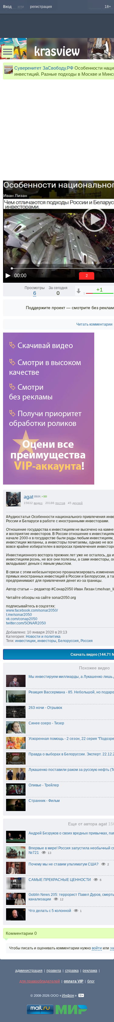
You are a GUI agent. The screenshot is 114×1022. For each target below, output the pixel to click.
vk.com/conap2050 (21, 619)
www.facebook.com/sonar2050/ (32, 610)
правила (54, 970)
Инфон (68, 995)
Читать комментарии (94, 324)
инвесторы (46, 641)
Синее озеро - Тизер (46, 723)
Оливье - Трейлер (44, 785)
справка (72, 970)
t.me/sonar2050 (19, 615)
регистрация (41, 7)
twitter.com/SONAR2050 (26, 623)
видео (38, 503)
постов (60, 503)
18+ (108, 7)
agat (28, 496)
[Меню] (8, 52)
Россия (87, 641)
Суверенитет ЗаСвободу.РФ (43, 68)
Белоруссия (68, 641)
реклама (90, 970)
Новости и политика (43, 636)
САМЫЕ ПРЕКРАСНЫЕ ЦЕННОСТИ (60, 880)
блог (91, 981)
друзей (77, 503)
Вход (7, 7)
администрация (29, 970)
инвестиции (25, 641)
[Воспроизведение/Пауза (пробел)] (8, 275)
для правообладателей (39, 981)
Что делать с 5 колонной (50, 911)
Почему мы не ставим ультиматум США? (63, 864)
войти (97, 948)
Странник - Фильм (44, 801)
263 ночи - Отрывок (45, 708)
